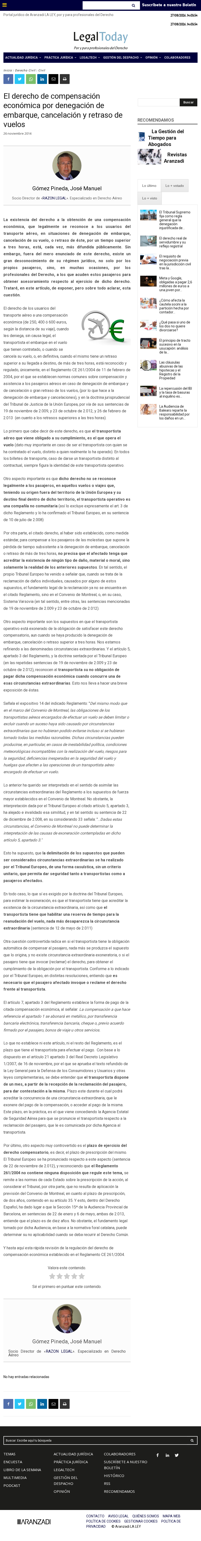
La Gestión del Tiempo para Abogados (166, 137)
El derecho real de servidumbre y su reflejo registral (173, 242)
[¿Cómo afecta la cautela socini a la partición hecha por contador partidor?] (148, 303)
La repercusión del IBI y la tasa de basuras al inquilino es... (175, 392)
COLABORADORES (120, 1453)
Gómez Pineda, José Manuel (67, 188)
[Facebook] (8, 79)
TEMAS (9, 1453)
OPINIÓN (62, 1491)
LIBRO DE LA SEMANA (22, 1469)
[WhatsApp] (31, 79)
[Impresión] (65, 79)
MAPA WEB (171, 1516)
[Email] (53, 79)
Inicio (7, 70)
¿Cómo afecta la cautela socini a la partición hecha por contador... (174, 306)
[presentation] (149, 185)
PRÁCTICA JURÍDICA (71, 1461)
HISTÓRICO (114, 1475)
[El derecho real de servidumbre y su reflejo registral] (148, 241)
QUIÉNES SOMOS (145, 1516)
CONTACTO (95, 1516)
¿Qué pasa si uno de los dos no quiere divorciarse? (174, 326)
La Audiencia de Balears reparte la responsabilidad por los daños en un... (174, 412)
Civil (41, 70)
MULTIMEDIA (14, 1477)
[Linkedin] (42, 79)
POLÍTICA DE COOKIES (103, 1521)
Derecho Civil (25, 70)
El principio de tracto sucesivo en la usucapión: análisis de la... (174, 346)
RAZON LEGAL (54, 198)
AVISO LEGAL (118, 1516)
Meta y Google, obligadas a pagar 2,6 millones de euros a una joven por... (175, 284)
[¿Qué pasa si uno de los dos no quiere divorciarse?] (148, 325)
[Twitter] (20, 79)
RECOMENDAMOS (119, 1491)
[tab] (149, 185)
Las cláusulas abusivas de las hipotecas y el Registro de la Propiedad (171, 370)
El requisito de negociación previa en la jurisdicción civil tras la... (175, 262)
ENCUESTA (12, 1461)
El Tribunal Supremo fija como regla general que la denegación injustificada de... (174, 220)
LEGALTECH (64, 1469)
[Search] (134, 5)
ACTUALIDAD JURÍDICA (73, 1453)
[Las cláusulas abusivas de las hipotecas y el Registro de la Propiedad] (148, 365)
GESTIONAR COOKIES (141, 1521)
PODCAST (11, 1485)
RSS (107, 1483)
